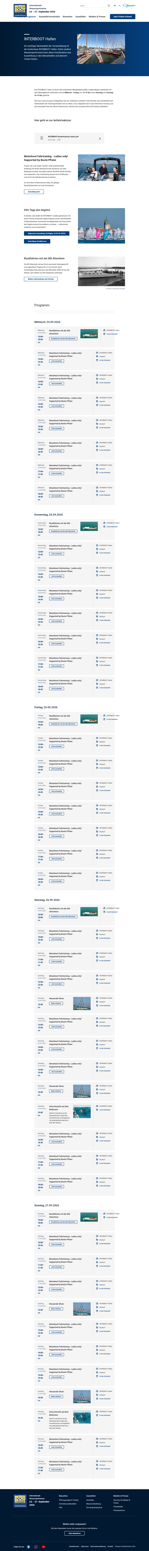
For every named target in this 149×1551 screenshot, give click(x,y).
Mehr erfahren (56, 1003)
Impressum (85, 1546)
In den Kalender (112, 334)
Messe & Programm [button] (26, 16)
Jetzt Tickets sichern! (122, 16)
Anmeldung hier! (34, 192)
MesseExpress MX (79, 90)
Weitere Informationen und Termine (41, 279)
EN (119, 5)
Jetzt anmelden (56, 361)
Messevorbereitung (93, 1504)
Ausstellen (91, 1496)
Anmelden (90, 1500)
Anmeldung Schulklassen (37, 241)
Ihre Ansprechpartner (94, 1507)
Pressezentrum (119, 1510)
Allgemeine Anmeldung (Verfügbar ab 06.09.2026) (46, 233)
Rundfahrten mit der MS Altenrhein (63, 338)
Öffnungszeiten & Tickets (68, 1500)
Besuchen (63, 1496)
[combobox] (94, 6)
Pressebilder (118, 1507)
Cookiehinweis (74, 1546)
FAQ (60, 1507)
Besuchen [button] (67, 16)
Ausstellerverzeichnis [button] (49, 16)
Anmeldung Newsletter (67, 1504)
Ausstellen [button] (80, 16)
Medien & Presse (97, 16)
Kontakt (110, 1546)
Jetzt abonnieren (74, 1533)
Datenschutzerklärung (98, 1546)
